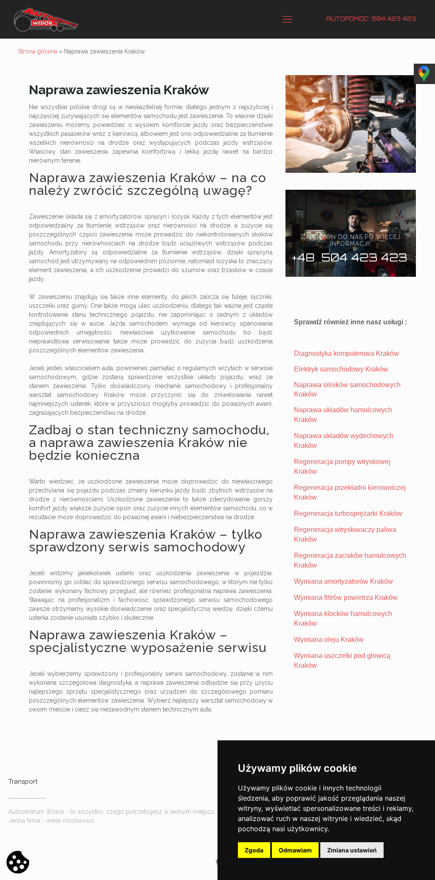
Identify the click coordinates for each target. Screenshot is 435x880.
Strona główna (37, 51)
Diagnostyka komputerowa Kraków (346, 353)
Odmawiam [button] (295, 850)
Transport (22, 781)
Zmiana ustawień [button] (352, 850)
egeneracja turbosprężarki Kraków (350, 513)
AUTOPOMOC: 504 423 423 (371, 18)
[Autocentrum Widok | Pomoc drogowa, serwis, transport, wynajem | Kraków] (46, 19)
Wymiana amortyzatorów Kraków (343, 581)
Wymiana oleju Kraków (329, 639)
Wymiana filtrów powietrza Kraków (346, 597)
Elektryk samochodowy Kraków (341, 369)
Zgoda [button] (254, 850)
